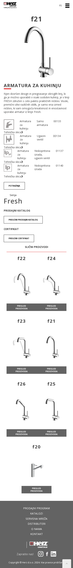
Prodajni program (36, 508)
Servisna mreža (36, 518)
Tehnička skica (12, 132)
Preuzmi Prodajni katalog (23, 219)
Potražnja (14, 185)
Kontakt (36, 534)
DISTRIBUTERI (36, 523)
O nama (36, 529)
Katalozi (36, 513)
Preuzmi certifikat (19, 238)
